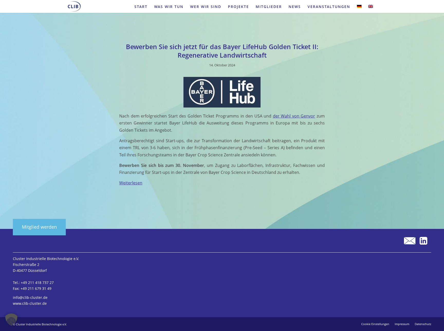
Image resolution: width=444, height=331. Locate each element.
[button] (11, 319)
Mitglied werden (39, 227)
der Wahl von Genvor (294, 116)
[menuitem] (141, 6)
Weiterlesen (130, 183)
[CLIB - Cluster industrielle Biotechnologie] (74, 6)
